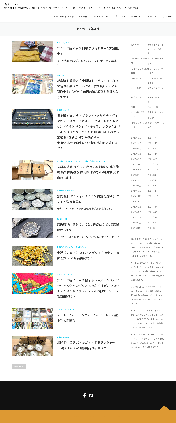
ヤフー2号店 (137, 16)
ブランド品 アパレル (65, 43)
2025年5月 (136, 153)
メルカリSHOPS (100, 16)
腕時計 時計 (62, 219)
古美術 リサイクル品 (97, 161)
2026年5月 (153, 143)
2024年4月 (153, 185)
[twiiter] (91, 395)
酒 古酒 (151, 117)
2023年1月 (136, 228)
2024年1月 (136, 196)
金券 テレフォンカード (65, 309)
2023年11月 (136, 201)
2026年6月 (136, 143)
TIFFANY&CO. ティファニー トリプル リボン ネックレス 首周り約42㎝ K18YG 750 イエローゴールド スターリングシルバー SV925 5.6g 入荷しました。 (147, 295)
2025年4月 (153, 153)
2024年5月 (136, 185)
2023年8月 (153, 206)
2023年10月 (153, 201)
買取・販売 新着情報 (63, 16)
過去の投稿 (18, 366)
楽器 (133, 107)
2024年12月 (153, 164)
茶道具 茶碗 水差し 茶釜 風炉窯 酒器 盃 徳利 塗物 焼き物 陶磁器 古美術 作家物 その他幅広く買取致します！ (88, 172)
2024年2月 (153, 190)
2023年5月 (136, 217)
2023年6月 (153, 212)
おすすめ (135, 44)
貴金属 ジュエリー (64, 110)
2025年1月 (136, 164)
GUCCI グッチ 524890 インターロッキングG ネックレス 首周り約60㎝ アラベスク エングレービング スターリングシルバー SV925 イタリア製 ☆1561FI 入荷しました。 (147, 247)
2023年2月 (153, 222)
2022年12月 (153, 228)
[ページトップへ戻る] (164, 410)
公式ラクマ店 (119, 16)
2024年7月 (136, 180)
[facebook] (84, 395)
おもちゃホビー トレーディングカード (155, 48)
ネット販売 (136, 88)
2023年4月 (153, 217)
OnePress (90, 416)
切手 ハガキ (61, 75)
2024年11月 (136, 169)
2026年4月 (136, 148)
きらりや (11, 4)
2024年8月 (153, 175)
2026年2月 (153, 148)
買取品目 (82, 16)
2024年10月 (153, 169)
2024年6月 (153, 180)
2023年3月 (136, 222)
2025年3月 (136, 159)
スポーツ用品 (137, 78)
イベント (151, 63)
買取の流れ (153, 16)
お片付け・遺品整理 (64, 161)
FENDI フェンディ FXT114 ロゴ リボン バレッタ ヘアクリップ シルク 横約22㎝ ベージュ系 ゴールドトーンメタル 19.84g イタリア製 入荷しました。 (147, 343)
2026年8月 (136, 137)
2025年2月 (153, 159)
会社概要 (167, 16)
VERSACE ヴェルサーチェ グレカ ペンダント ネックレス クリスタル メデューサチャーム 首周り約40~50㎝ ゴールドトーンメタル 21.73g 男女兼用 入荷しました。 (147, 271)
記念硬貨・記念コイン (65, 191)
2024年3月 (136, 190)
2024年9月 (136, 175)
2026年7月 (153, 137)
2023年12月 (153, 196)
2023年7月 (136, 212)
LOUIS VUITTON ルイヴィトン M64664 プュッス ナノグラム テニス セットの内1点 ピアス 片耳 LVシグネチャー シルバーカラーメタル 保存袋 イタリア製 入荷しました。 (147, 319)
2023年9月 (136, 206)
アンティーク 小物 (81, 161)
